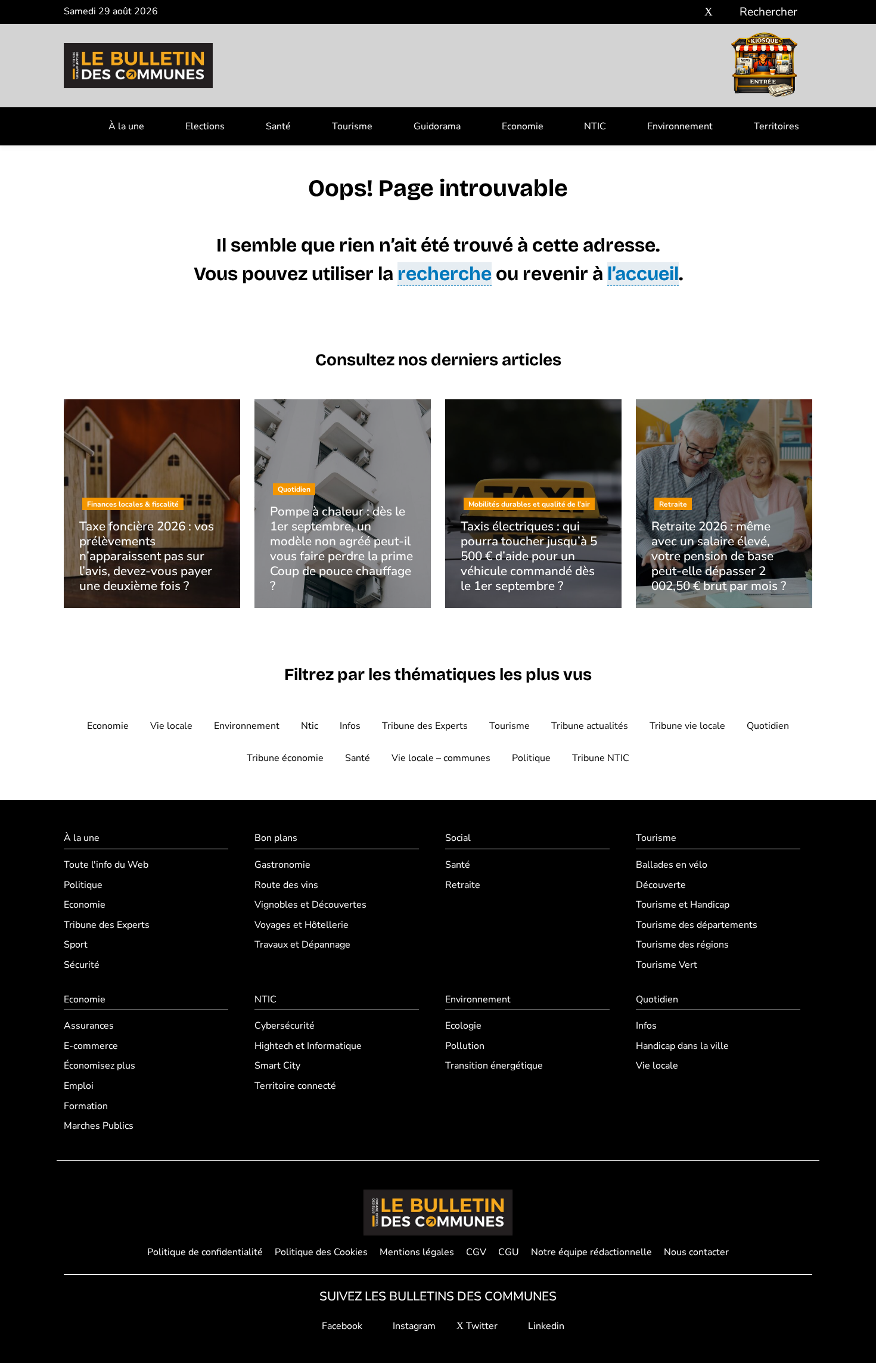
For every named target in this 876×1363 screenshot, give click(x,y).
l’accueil (643, 273)
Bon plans (275, 837)
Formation (86, 1106)
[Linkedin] (726, 12)
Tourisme (352, 126)
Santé (278, 126)
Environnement (680, 126)
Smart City (277, 1065)
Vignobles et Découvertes (310, 904)
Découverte (661, 885)
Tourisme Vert (666, 964)
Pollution (464, 1045)
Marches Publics (98, 1125)
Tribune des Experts (425, 725)
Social (458, 837)
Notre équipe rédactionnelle (591, 1252)
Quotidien (768, 725)
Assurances (89, 1025)
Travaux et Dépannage (302, 944)
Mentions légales (417, 1252)
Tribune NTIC (600, 758)
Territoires (776, 126)
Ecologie (463, 1025)
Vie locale (171, 725)
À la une (126, 126)
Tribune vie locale (687, 725)
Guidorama (437, 126)
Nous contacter (696, 1252)
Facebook (340, 1326)
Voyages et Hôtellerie (301, 925)
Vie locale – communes (441, 758)
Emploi (79, 1085)
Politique (531, 758)
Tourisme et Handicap (682, 904)
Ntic (309, 725)
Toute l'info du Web (106, 864)
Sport (76, 944)
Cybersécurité (284, 1025)
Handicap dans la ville (682, 1045)
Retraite (462, 885)
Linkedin (545, 1326)
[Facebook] (673, 12)
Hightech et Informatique (308, 1045)
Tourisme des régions (682, 944)
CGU (508, 1252)
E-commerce (91, 1045)
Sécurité (82, 964)
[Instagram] (690, 12)
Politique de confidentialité (205, 1252)
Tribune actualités (589, 725)
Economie (522, 126)
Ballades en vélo (671, 864)
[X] (708, 12)
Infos (350, 725)
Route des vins (286, 885)
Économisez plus (99, 1065)
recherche (444, 273)
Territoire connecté (295, 1085)
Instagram (413, 1326)
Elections (205, 126)
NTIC (595, 126)
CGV (476, 1252)
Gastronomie (282, 864)
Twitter (481, 1326)
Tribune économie (285, 758)
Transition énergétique (494, 1065)
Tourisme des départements (696, 925)
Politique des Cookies (321, 1252)
